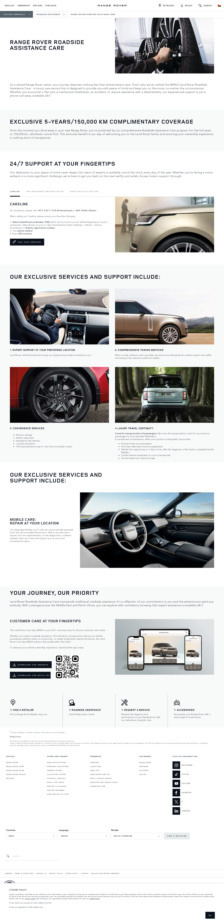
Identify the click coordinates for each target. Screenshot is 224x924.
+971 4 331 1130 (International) (54, 210)
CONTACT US (41, 873)
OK (210, 915)
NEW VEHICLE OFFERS (56, 762)
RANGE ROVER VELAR (15, 770)
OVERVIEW (94, 762)
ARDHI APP (95, 770)
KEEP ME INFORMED (55, 790)
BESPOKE (10, 778)
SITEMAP (84, 873)
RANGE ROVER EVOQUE (16, 774)
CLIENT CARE (95, 766)
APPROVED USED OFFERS (58, 766)
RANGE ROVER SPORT (15, 766)
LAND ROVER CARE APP (100, 774)
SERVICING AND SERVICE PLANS (104, 782)
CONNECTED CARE (97, 786)
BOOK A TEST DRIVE (55, 782)
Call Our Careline (29, 242)
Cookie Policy (94, 898)
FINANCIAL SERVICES (56, 778)
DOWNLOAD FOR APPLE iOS (34, 675)
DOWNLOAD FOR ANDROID (33, 665)
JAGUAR (142, 774)
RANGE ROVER (12, 762)
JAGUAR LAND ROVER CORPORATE (105, 873)
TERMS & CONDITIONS (24, 873)
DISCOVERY (144, 770)
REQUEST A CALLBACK (56, 786)
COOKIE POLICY (71, 873)
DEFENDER (143, 766)
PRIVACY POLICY (56, 873)
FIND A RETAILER (177, 836)
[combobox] (31, 836)
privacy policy (30, 898)
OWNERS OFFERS (54, 770)
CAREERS (8, 873)
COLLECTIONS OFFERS (56, 774)
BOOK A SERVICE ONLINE (101, 778)
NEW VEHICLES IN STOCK (58, 794)
